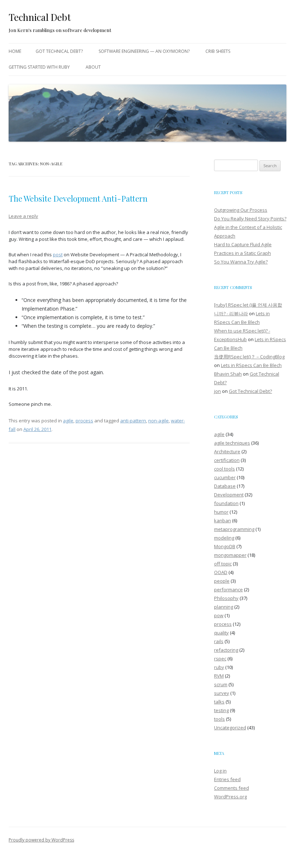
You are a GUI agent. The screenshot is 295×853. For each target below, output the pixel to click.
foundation (226, 503)
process (84, 420)
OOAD (220, 572)
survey (221, 693)
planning (223, 607)
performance (228, 589)
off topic (223, 563)
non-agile (158, 420)
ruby (219, 667)
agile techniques (232, 443)
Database (225, 486)
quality (221, 632)
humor (221, 512)
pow (218, 615)
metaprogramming (234, 529)
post (58, 254)
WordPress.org (230, 796)
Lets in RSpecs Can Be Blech (251, 365)
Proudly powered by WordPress (41, 840)
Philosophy (226, 598)
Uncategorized (230, 727)
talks (219, 701)
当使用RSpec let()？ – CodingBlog (249, 356)
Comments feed (231, 788)
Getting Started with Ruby (39, 67)
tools (219, 719)
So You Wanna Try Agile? (241, 261)
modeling (224, 538)
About (93, 67)
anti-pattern (133, 420)
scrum (220, 684)
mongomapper (230, 555)
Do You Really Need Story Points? (250, 218)
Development (229, 494)
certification (227, 460)
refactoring (226, 650)
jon (217, 391)
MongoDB (224, 546)
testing (221, 710)
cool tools (224, 469)
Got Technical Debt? (59, 51)
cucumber (225, 477)
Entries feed (227, 779)
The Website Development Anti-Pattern (78, 198)
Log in (220, 770)
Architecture (227, 451)
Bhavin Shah (228, 374)
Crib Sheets (217, 51)
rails (218, 641)
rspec (220, 658)
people (222, 581)
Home (15, 51)
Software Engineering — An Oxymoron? (144, 51)
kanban (222, 520)
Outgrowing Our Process (240, 210)
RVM (219, 676)
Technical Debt (40, 17)
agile (68, 420)
